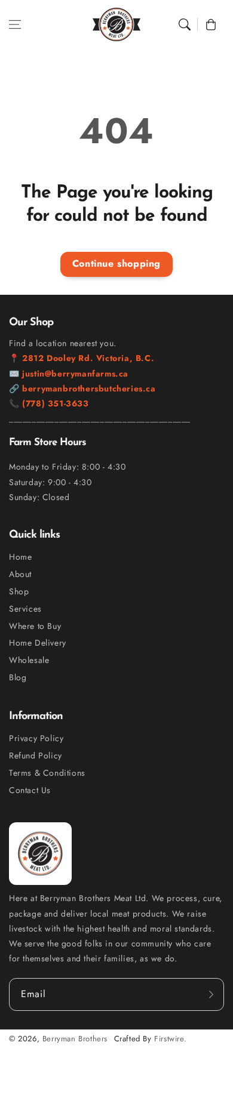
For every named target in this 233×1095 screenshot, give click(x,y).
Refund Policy (35, 755)
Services (25, 609)
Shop (19, 591)
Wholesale (29, 660)
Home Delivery (37, 643)
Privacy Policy (36, 738)
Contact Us (30, 790)
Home (20, 557)
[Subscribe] (211, 994)
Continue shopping (116, 263)
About (20, 574)
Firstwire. (170, 1038)
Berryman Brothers (75, 1038)
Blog (17, 677)
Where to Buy (35, 626)
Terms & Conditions (47, 773)
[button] (15, 24)
